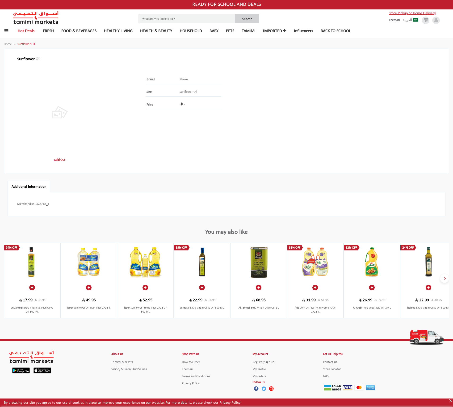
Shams (184, 79)
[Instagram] (271, 388)
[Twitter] (264, 388)
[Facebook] (256, 388)
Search (247, 19)
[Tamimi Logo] (36, 17)
